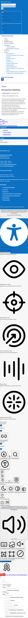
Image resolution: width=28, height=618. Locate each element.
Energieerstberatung (10, 58)
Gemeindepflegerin (10, 65)
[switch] (0, 287)
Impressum (5, 189)
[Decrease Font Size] (1, 431)
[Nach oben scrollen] (1, 574)
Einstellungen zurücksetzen (5, 561)
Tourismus (5, 587)
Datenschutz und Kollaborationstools (8, 125)
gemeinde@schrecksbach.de (9, 164)
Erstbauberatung (4, 121)
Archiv (1, 140)
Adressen (5, 591)
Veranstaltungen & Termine (12, 63)
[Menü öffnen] (2, 79)
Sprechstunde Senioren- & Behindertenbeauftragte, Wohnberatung (15, 67)
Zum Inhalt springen (4, 559)
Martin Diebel (6, 93)
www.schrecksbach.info (8, 166)
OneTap (9, 250)
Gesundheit (8, 60)
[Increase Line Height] (1, 443)
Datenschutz (6, 191)
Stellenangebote (7, 134)
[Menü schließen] (0, 577)
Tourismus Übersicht (10, 46)
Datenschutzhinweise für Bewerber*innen (12, 193)
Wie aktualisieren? (14, 509)
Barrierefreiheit (6, 198)
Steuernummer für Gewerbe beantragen (14, 73)
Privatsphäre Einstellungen (9, 187)
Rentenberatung (9, 61)
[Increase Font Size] (1, 425)
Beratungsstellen (10, 53)
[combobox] (14, 213)
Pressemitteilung (7, 132)
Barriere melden (6, 200)
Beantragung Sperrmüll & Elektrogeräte (15, 55)
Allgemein (4, 86)
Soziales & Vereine (7, 584)
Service (4, 594)
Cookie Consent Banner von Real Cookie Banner (16, 574)
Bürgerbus (8, 56)
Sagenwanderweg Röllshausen (12, 48)
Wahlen (7, 69)
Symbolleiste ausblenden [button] (5, 252)
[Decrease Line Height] (1, 449)
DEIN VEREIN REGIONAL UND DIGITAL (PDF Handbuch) (16, 71)
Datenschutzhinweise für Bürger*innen (11, 195)
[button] (0, 217)
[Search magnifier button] (2, 8)
